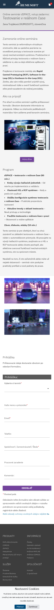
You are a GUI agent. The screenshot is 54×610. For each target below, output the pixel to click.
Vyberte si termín (13, 383)
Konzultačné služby (10, 577)
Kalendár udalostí (33, 545)
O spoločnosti (32, 573)
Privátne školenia (9, 573)
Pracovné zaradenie (13, 462)
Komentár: (9, 475)
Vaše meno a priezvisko (16, 405)
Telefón (7, 433)
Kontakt (30, 570)
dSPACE (6, 548)
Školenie (6, 570)
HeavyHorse (7, 551)
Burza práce (7, 580)
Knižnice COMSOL (33, 555)
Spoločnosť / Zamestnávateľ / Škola (21, 446)
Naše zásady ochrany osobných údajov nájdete (26, 514)
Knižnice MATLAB (33, 551)
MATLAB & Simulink (10, 542)
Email (7, 418)
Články (29, 542)
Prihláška (27, 159)
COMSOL (6, 545)
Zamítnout (33, 607)
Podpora (30, 558)
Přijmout (20, 607)
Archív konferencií (33, 548)
